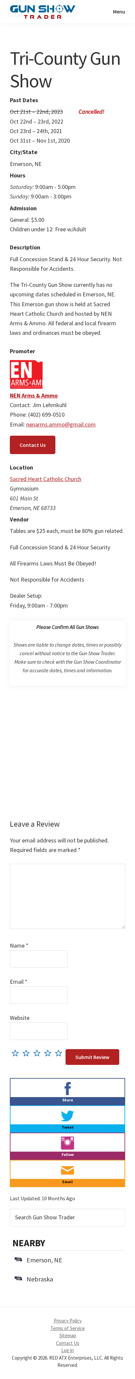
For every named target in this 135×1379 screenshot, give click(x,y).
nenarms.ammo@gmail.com (61, 424)
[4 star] (49, 1053)
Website (19, 1018)
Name (19, 945)
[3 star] (38, 1053)
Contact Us (33, 445)
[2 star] (27, 1053)
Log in (67, 1350)
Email (19, 981)
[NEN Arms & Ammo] (26, 362)
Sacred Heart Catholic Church (45, 479)
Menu (119, 11)
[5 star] (60, 1053)
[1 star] (16, 1053)
